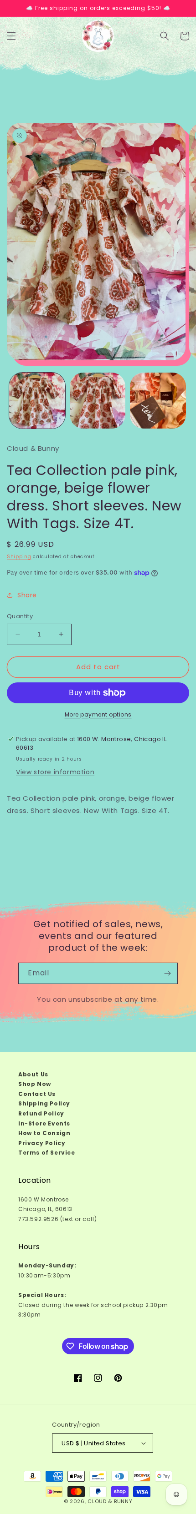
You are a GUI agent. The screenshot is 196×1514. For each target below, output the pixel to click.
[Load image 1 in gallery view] (37, 401)
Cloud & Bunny (110, 1501)
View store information (55, 772)
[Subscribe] (167, 973)
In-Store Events (44, 1123)
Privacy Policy (41, 1143)
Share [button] (27, 595)
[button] (11, 36)
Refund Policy (41, 1113)
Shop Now (34, 1084)
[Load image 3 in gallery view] (158, 401)
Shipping (19, 556)
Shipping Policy (44, 1103)
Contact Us (37, 1094)
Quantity (20, 616)
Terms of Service (46, 1152)
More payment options (98, 714)
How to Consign (44, 1133)
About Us (33, 1074)
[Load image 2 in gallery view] (98, 401)
